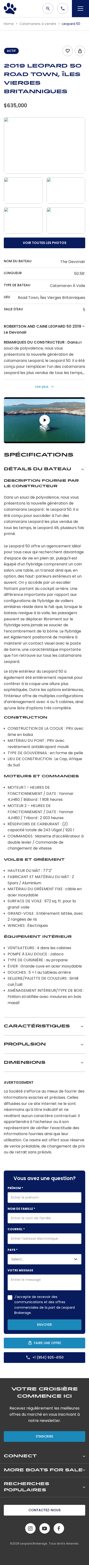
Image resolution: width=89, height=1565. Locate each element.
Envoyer (44, 1324)
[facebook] (59, 1528)
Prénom (15, 1188)
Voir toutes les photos (44, 242)
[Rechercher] (47, 8)
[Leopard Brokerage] (10, 8)
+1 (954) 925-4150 (48, 1357)
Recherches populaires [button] (26, 1487)
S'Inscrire (44, 1436)
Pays (13, 1250)
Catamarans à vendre (38, 23)
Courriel (16, 1229)
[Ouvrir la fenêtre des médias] (44, 145)
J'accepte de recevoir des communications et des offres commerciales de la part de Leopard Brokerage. (44, 1304)
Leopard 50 (71, 23)
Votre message (20, 1270)
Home (9, 23)
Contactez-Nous (44, 1510)
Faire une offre (47, 1343)
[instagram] (30, 1528)
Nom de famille (21, 1209)
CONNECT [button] (20, 1456)
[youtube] (44, 1528)
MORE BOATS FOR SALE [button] (43, 1470)
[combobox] (33, 1259)
